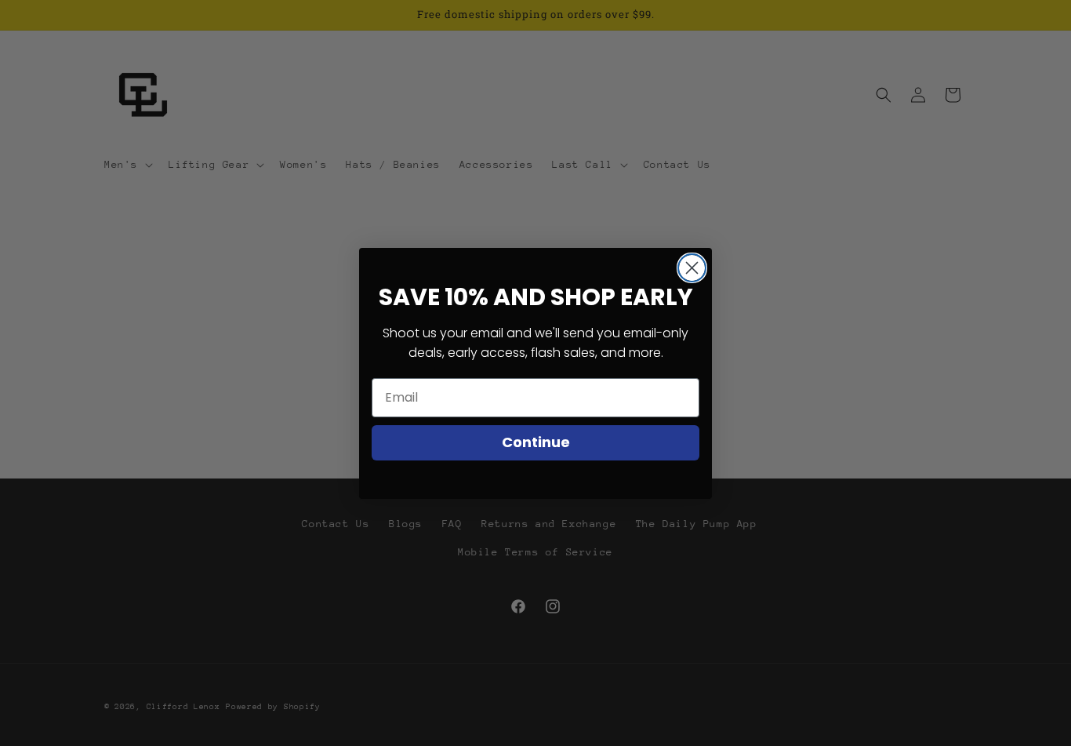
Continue (536, 442)
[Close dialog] (692, 268)
